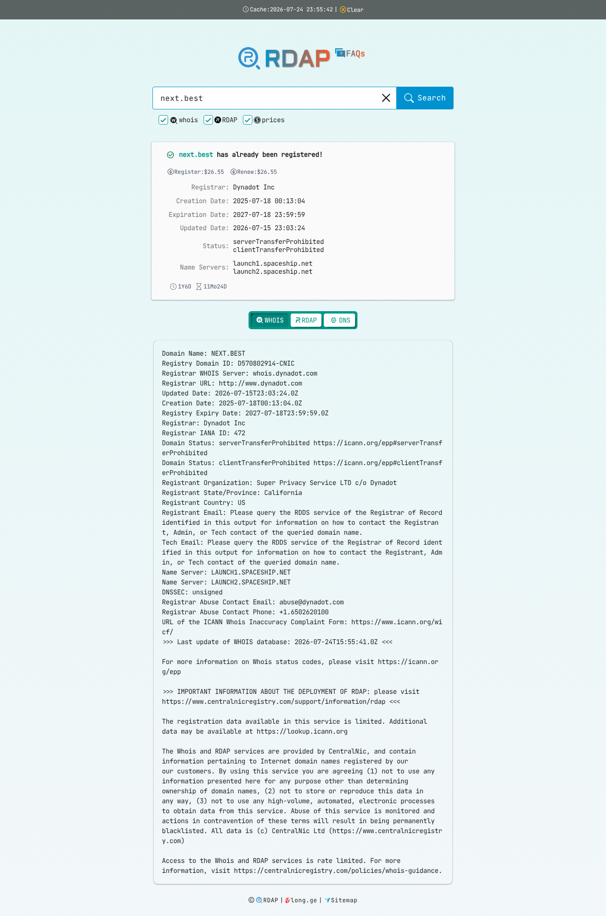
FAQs (355, 53)
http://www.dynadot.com (260, 383)
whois (188, 120)
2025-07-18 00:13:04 (269, 201)
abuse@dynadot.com (311, 602)
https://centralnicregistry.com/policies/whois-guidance (336, 870)
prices (273, 120)
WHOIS (274, 320)
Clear (355, 10)
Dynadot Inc (254, 187)
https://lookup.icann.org (302, 731)
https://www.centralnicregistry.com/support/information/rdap (273, 701)
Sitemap (344, 900)
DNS (344, 320)
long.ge (304, 900)
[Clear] (385, 98)
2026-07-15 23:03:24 (269, 228)
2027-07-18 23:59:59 (269, 215)
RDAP (297, 59)
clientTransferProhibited (278, 249)
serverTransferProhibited (278, 241)
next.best (196, 154)
